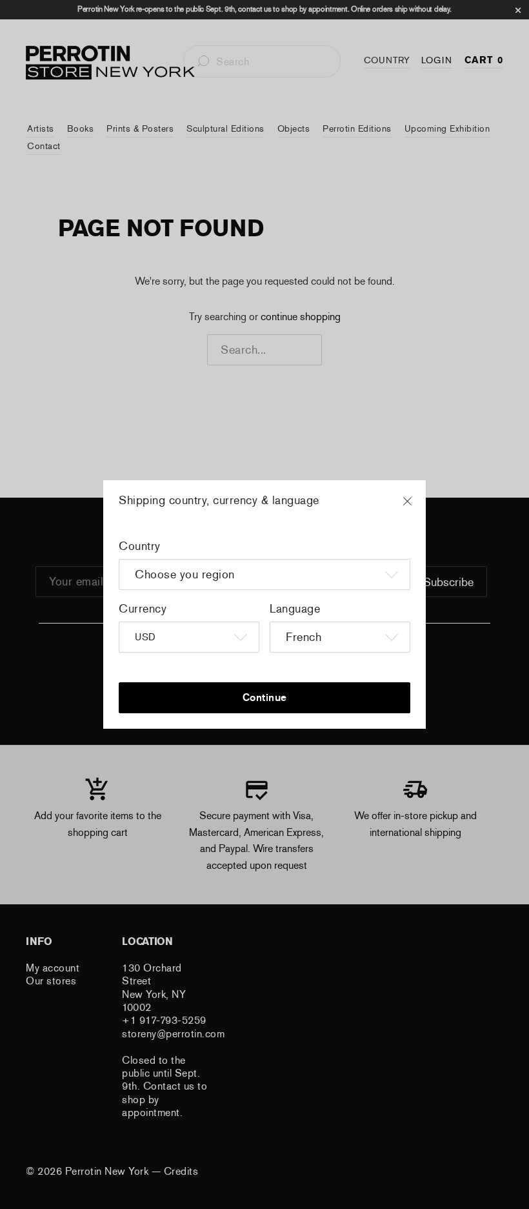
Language (295, 608)
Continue (265, 697)
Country (140, 546)
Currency (142, 608)
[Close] (419, 507)
